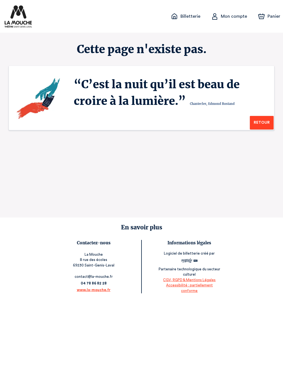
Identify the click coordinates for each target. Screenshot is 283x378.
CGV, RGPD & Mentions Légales (189, 280)
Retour (262, 123)
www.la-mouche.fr (94, 290)
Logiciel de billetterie (182, 253)
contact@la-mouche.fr (94, 276)
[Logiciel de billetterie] (189, 261)
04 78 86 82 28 (94, 283)
